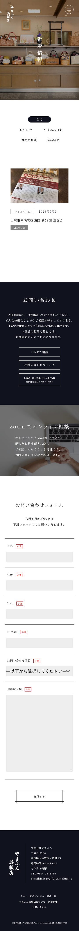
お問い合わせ (39, 907)
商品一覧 (51, 896)
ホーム (24, 896)
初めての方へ (37, 896)
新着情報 (53, 901)
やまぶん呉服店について (32, 901)
